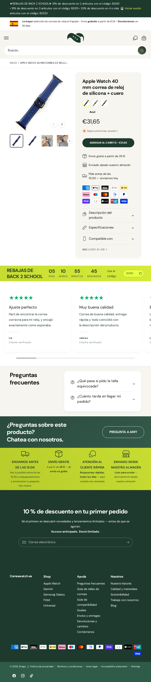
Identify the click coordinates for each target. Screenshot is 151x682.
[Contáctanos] (135, 38)
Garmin (48, 589)
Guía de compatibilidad (87, 602)
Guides (81, 610)
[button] (6, 38)
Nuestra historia (121, 583)
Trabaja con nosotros (125, 600)
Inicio (13, 63)
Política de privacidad (41, 666)
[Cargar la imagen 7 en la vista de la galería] (47, 140)
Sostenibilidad (120, 594)
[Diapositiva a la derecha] (62, 124)
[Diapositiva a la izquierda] (54, 124)
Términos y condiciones (69, 666)
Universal (49, 605)
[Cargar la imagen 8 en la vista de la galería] (62, 140)
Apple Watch (51, 583)
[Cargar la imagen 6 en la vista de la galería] (32, 140)
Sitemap (135, 666)
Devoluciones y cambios (87, 623)
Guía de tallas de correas (88, 591)
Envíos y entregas (88, 615)
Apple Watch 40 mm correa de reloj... (44, 63)
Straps (22, 666)
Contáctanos (85, 632)
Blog (113, 605)
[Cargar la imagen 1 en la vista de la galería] (16, 140)
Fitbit (46, 600)
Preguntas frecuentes (91, 583)
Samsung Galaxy (54, 594)
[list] (75, 23)
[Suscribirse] (128, 542)
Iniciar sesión (133, 8)
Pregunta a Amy (123, 432)
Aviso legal (92, 666)
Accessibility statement (114, 666)
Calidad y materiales (124, 589)
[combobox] (75, 50)
